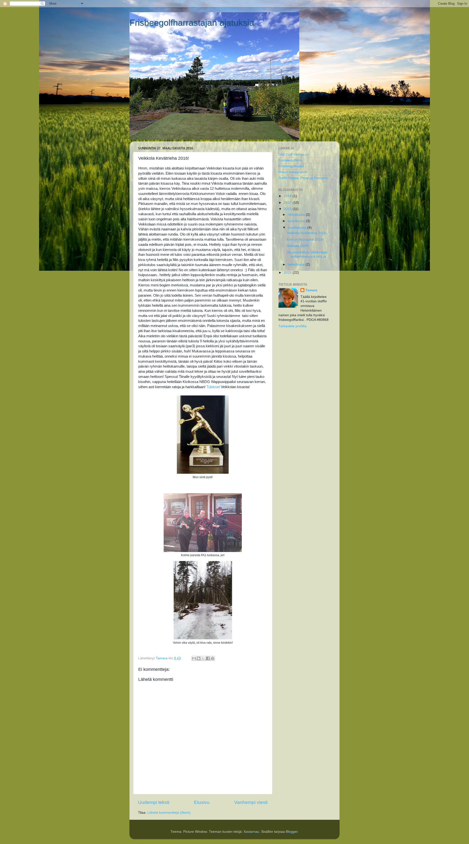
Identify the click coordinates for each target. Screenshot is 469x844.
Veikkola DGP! (298, 246)
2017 (288, 202)
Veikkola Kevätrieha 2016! (307, 233)
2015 (288, 272)
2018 (288, 196)
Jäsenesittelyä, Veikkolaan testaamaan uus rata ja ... (308, 254)
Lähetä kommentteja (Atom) (169, 812)
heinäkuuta (297, 214)
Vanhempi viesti (250, 802)
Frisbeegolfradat (291, 166)
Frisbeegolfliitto (290, 160)
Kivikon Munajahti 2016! (305, 239)
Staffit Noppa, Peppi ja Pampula (303, 178)
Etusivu (202, 802)
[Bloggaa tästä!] (198, 658)
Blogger (292, 831)
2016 (288, 209)
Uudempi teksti (153, 802)
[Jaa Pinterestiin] (212, 658)
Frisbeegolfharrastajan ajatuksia (191, 23)
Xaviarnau (251, 831)
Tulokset (213, 387)
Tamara (311, 290)
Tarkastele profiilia (292, 326)
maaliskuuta (297, 227)
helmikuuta (297, 264)
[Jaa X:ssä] (203, 658)
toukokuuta (297, 221)
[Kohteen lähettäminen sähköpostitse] (194, 658)
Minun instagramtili (293, 172)
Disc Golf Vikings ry (293, 154)
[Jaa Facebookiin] (207, 658)
